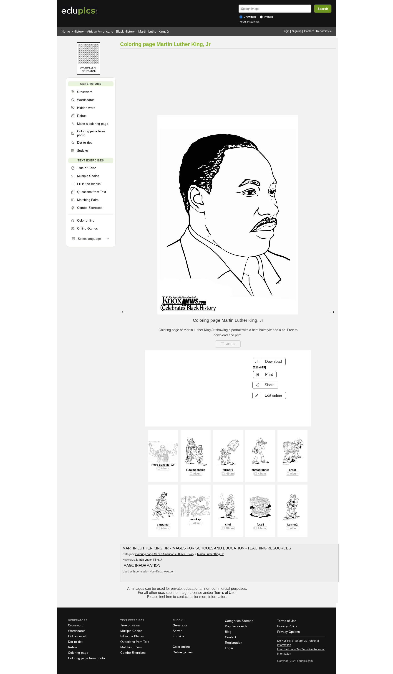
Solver (177, 631)
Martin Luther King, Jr (153, 31)
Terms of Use (224, 593)
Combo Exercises (133, 652)
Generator (180, 625)
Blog (228, 631)
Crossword (75, 625)
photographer (260, 470)
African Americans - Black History (111, 31)
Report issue (324, 31)
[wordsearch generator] (88, 74)
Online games (183, 652)
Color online (181, 646)
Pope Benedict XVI (163, 464)
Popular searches (249, 21)
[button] (269, 395)
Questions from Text (134, 641)
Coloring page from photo (86, 658)
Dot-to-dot (75, 641)
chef (228, 524)
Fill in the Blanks (132, 636)
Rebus (72, 647)
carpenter (163, 524)
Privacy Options (288, 631)
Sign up (297, 31)
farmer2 (292, 524)
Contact (309, 31)
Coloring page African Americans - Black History (164, 554)
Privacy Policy (287, 626)
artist (292, 470)
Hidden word (77, 636)
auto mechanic (195, 470)
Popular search (236, 626)
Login (286, 31)
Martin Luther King (147, 559)
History (79, 31)
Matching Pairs (131, 647)
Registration (233, 642)
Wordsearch (77, 631)
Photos (268, 16)
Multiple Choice (131, 631)
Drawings (249, 16)
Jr (161, 559)
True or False (130, 625)
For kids (178, 636)
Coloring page (78, 652)
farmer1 (228, 470)
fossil (260, 524)
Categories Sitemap (239, 621)
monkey (195, 519)
